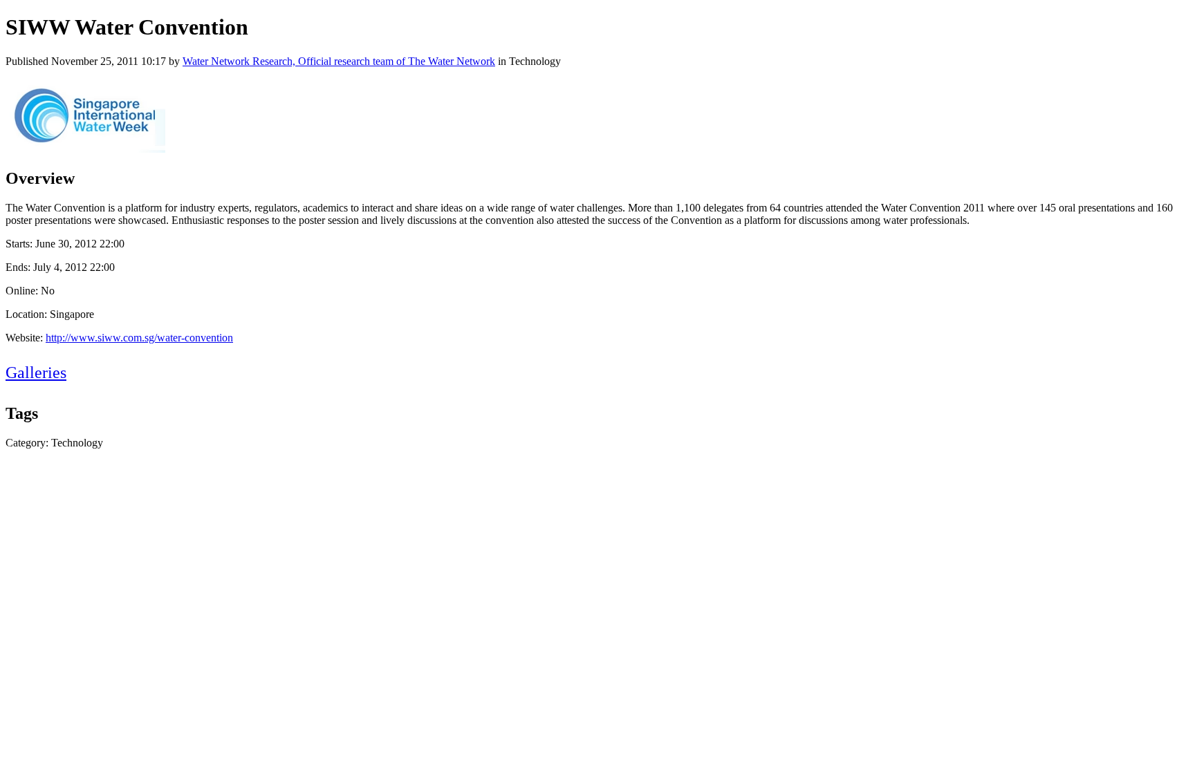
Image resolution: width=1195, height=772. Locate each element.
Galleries (36, 373)
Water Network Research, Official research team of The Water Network (339, 61)
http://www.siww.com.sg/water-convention (139, 337)
